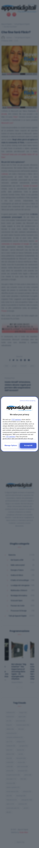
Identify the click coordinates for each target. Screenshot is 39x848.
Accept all (28, 445)
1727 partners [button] (16, 420)
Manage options (11, 445)
